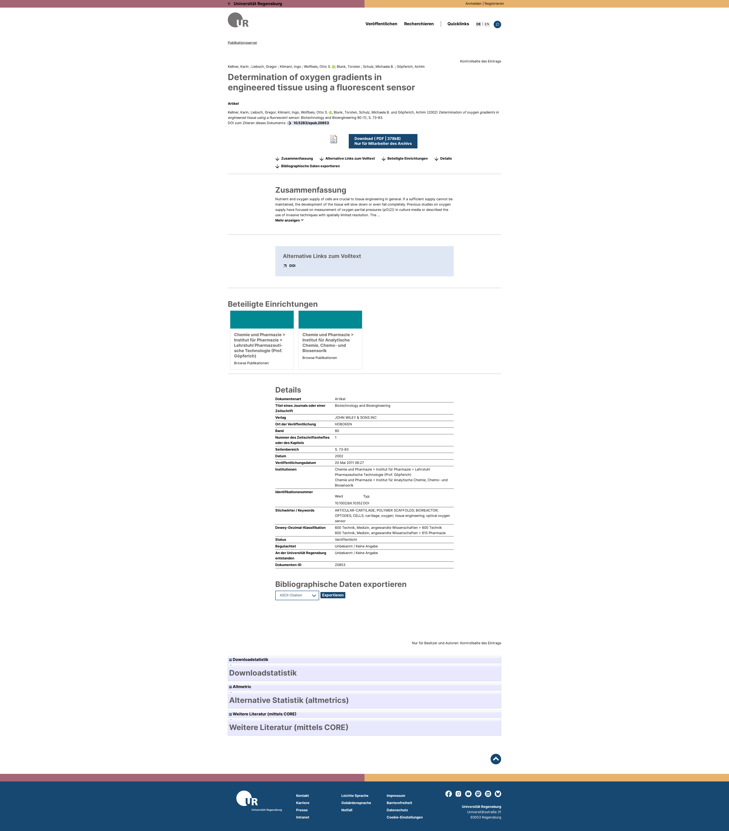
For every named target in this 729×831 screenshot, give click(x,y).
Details (446, 158)
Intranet (302, 817)
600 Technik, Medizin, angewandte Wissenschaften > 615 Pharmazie (390, 533)
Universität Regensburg (258, 3)
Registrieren (494, 4)
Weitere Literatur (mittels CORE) (264, 714)
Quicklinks (458, 23)
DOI (292, 265)
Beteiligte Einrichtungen (407, 158)
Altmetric (241, 686)
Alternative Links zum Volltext (350, 158)
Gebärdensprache (356, 803)
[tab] (364, 673)
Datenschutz (397, 810)
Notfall (346, 810)
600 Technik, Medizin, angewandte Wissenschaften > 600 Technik (388, 528)
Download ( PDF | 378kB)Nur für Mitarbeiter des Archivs (383, 141)
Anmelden (473, 4)
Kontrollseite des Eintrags (480, 61)
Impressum (396, 796)
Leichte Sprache (354, 796)
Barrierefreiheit (399, 803)
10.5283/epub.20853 (311, 123)
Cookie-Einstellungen (405, 817)
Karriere (302, 803)
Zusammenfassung (297, 158)
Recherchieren (419, 23)
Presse (302, 810)
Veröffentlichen (381, 23)
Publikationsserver (242, 43)
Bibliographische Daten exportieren (310, 166)
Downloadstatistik (250, 659)
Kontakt (302, 796)
